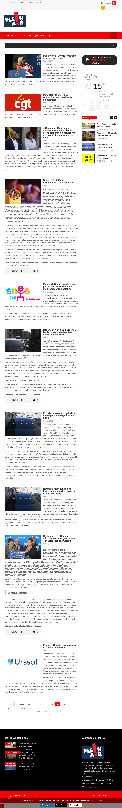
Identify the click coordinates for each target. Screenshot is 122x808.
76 (8, 708)
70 (40, 704)
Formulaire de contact (92, 787)
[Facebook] (110, 45)
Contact (55, 35)
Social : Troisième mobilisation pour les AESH (58, 181)
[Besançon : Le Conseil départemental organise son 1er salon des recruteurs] (23, 546)
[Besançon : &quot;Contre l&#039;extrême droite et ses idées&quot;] (23, 66)
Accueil (12, 35)
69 (35, 704)
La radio (40, 35)
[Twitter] (113, 45)
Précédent (20, 704)
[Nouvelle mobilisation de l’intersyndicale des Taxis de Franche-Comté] (23, 499)
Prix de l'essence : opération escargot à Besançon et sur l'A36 (59, 415)
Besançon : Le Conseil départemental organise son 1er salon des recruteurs (59, 538)
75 (70, 704)
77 (14, 708)
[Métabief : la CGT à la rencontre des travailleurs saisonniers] (23, 102)
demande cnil (111, 796)
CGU (104, 796)
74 (64, 704)
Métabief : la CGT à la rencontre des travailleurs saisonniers (57, 97)
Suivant (22, 708)
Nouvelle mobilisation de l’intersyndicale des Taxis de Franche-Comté (59, 491)
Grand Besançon (13, 752)
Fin (30, 708)
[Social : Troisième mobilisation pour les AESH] (23, 191)
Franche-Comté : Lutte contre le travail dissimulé (60, 646)
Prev (111, 117)
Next (115, 117)
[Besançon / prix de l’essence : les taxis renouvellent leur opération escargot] (23, 340)
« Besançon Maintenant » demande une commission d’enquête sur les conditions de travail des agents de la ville (59, 132)
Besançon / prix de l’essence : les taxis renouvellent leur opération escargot (60, 332)
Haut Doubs (10, 764)
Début (10, 704)
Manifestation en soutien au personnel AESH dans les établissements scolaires (59, 286)
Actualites (26, 35)
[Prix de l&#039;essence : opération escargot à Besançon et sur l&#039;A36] (23, 424)
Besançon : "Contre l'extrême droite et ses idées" (59, 57)
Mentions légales (95, 796)
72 (52, 704)
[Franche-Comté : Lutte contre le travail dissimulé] (23, 661)
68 (29, 704)
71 (46, 704)
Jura (8, 743)
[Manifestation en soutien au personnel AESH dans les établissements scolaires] (23, 293)
